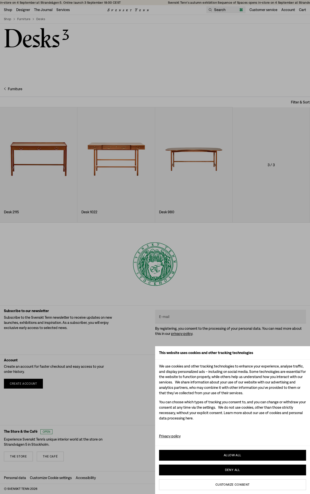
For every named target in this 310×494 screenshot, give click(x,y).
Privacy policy (170, 436)
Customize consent (232, 484)
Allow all (232, 455)
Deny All (232, 470)
